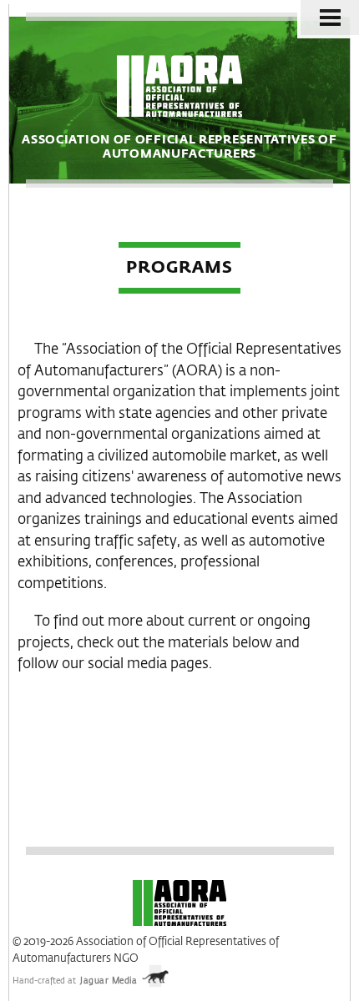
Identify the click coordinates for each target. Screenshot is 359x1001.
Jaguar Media (108, 981)
